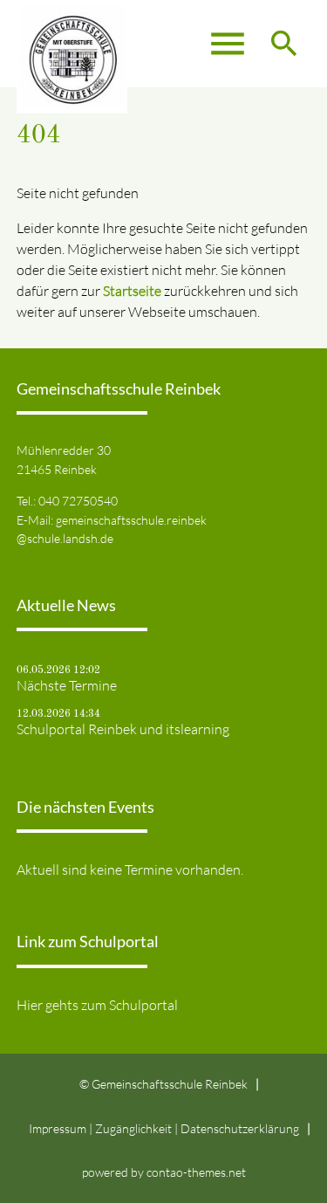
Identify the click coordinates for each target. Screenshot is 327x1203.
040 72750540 (78, 500)
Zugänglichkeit (133, 1128)
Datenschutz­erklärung (240, 1128)
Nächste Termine (67, 685)
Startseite (132, 290)
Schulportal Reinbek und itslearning (123, 729)
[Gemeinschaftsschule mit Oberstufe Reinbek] (72, 43)
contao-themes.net (196, 1172)
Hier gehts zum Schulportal (97, 1005)
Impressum (57, 1128)
